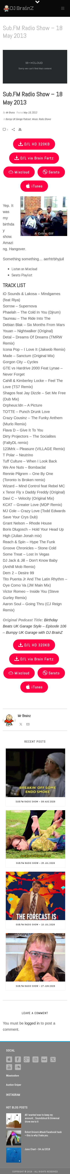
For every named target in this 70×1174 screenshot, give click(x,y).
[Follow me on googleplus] (27, 1059)
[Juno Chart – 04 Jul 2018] (13, 1155)
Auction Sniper (13, 1084)
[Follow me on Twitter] (20, 723)
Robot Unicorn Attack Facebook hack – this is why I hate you (43, 1133)
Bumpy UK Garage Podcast (18, 119)
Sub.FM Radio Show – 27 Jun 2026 (35, 986)
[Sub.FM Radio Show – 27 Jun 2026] (35, 957)
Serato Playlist (22, 275)
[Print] (21, 129)
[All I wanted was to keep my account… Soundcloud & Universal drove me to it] (13, 1120)
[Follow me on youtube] (9, 1067)
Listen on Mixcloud (24, 268)
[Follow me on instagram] (35, 1059)
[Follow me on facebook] (18, 1059)
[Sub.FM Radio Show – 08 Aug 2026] (35, 773)
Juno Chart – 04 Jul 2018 (37, 1149)
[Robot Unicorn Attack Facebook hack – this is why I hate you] (13, 1137)
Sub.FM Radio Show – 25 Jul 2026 (35, 863)
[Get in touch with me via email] (28, 723)
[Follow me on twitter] (53, 1059)
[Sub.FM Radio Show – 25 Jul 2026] (35, 834)
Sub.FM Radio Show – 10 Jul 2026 (35, 924)
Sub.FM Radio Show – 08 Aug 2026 (35, 801)
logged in (32, 1023)
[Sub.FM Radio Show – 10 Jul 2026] (35, 896)
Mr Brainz (10, 112)
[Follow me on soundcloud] (18, 1067)
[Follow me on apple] (9, 1059)
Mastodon (12, 1075)
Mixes (35, 119)
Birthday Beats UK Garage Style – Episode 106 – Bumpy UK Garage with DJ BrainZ (34, 626)
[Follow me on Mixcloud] (44, 1059)
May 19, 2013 (30, 112)
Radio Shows (45, 119)
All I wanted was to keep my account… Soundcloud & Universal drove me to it (42, 1118)
